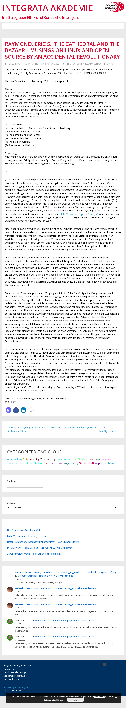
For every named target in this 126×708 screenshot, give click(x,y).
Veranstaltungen (48, 459)
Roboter (108, 459)
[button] (63, 26)
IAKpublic (100, 463)
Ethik (25, 459)
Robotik (109, 463)
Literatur (52, 464)
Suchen (11, 481)
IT (47, 463)
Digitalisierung (71, 463)
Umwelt (91, 459)
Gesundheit (13, 463)
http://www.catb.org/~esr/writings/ (79, 214)
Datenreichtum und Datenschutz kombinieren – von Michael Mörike (43, 541)
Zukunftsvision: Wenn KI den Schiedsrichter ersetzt (34, 553)
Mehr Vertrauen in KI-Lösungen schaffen (28, 536)
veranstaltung (14, 459)
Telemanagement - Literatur (99, 63)
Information (99, 459)
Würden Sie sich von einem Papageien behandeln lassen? (66, 588)
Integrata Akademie (47, 7)
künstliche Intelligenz (32, 463)
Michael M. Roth (23, 588)
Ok (75, 699)
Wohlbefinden (64, 459)
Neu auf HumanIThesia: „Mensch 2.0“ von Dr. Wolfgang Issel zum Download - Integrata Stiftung (65, 572)
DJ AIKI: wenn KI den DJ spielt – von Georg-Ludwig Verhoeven (39, 547)
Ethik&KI (82, 459)
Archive (11, 503)
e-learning (34, 459)
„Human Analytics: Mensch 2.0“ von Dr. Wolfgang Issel (46, 575)
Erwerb (62, 464)
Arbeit (74, 459)
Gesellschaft (86, 463)
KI (57, 463)
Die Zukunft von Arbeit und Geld (24, 530)
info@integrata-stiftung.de (16, 687)
